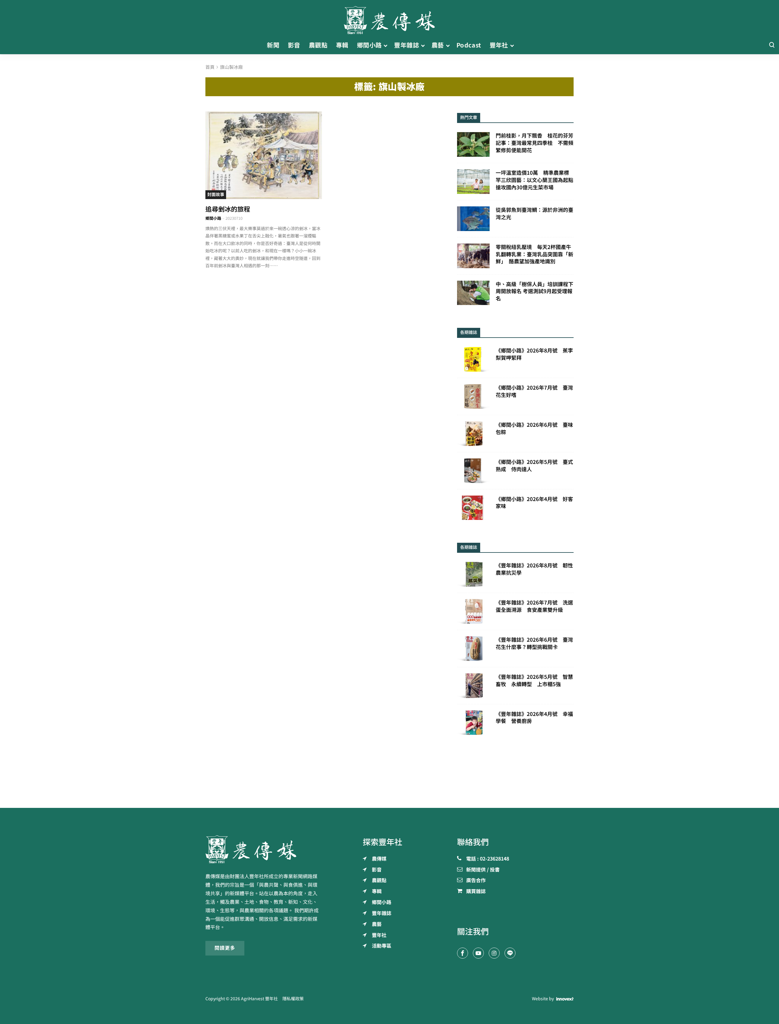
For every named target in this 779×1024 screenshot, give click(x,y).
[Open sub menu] (385, 45)
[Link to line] (510, 953)
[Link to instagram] (494, 953)
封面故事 (215, 194)
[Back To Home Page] (263, 849)
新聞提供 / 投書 (483, 870)
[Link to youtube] (478, 953)
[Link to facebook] (462, 953)
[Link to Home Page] (389, 18)
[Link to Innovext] (565, 999)
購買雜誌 (476, 891)
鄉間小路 (213, 218)
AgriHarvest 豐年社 (259, 999)
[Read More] (263, 155)
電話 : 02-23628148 (487, 859)
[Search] (771, 45)
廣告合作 (476, 880)
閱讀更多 (225, 948)
